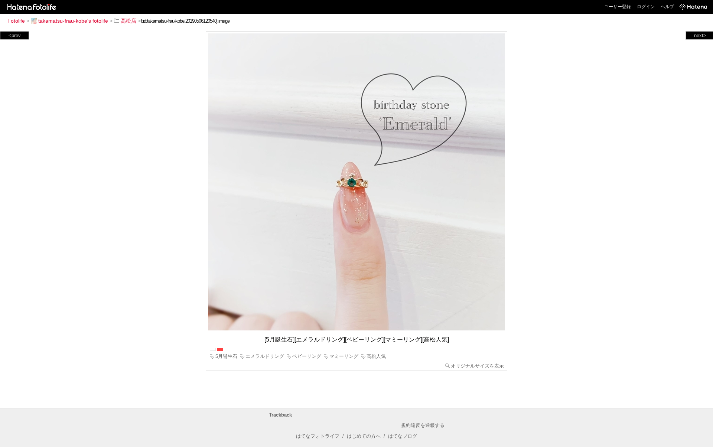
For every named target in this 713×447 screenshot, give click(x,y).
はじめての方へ (364, 436)
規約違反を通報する (423, 425)
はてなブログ (402, 436)
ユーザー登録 (617, 6)
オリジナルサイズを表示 (477, 366)
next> (700, 35)
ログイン (646, 6)
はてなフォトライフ (317, 436)
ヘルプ (667, 6)
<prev (15, 35)
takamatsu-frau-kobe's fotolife (73, 21)
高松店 (128, 21)
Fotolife (16, 21)
